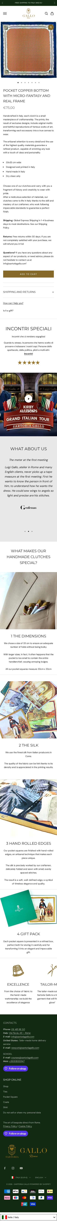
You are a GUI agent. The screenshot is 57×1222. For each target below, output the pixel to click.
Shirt (5, 1107)
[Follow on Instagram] (13, 1168)
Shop (5, 1086)
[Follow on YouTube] (21, 1168)
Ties (5, 1091)
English (39, 1177)
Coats (6, 1102)
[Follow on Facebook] (4, 1168)
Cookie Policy (25, 1126)
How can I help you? (13, 303)
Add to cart (28, 274)
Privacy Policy (10, 1126)
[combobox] (28, 1217)
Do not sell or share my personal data (22, 1112)
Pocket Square (10, 1096)
